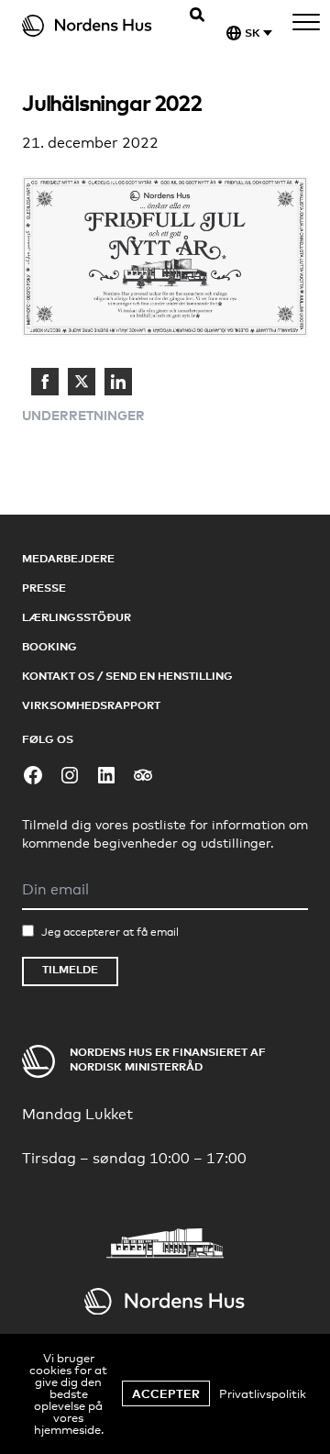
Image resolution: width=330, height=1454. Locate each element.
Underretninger (83, 415)
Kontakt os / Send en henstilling (127, 676)
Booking (49, 646)
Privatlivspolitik (262, 1393)
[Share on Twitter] (81, 381)
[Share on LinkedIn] (118, 381)
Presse (44, 587)
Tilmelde (70, 969)
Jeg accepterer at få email (110, 932)
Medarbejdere (68, 558)
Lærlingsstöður (76, 617)
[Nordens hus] (99, 26)
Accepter (166, 1393)
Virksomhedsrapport (91, 705)
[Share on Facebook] (45, 381)
